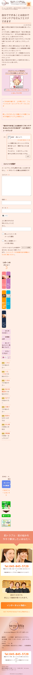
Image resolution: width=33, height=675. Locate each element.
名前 (4, 199)
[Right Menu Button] (28, 4)
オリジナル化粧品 (6, 484)
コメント (6, 175)
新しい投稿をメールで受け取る (11, 242)
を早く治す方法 (6, 418)
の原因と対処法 (6, 426)
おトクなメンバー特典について (6, 345)
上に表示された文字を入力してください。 (8, 223)
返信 (28, 156)
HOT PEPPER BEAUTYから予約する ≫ (16, 612)
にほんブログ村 (16, 93)
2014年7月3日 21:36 (24, 140)
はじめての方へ (5, 332)
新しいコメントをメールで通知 (11, 235)
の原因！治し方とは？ (6, 435)
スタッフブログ (5, 352)
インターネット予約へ (16, 605)
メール (5, 208)
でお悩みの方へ (6, 365)
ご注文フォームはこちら (6, 492)
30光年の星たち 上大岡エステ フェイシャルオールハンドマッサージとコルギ (16, 104)
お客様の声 (5, 338)
